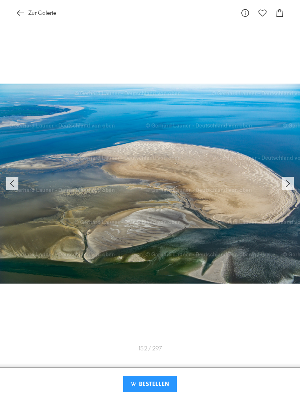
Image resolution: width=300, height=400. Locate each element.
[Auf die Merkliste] (262, 13)
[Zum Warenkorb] (279, 13)
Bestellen (153, 384)
